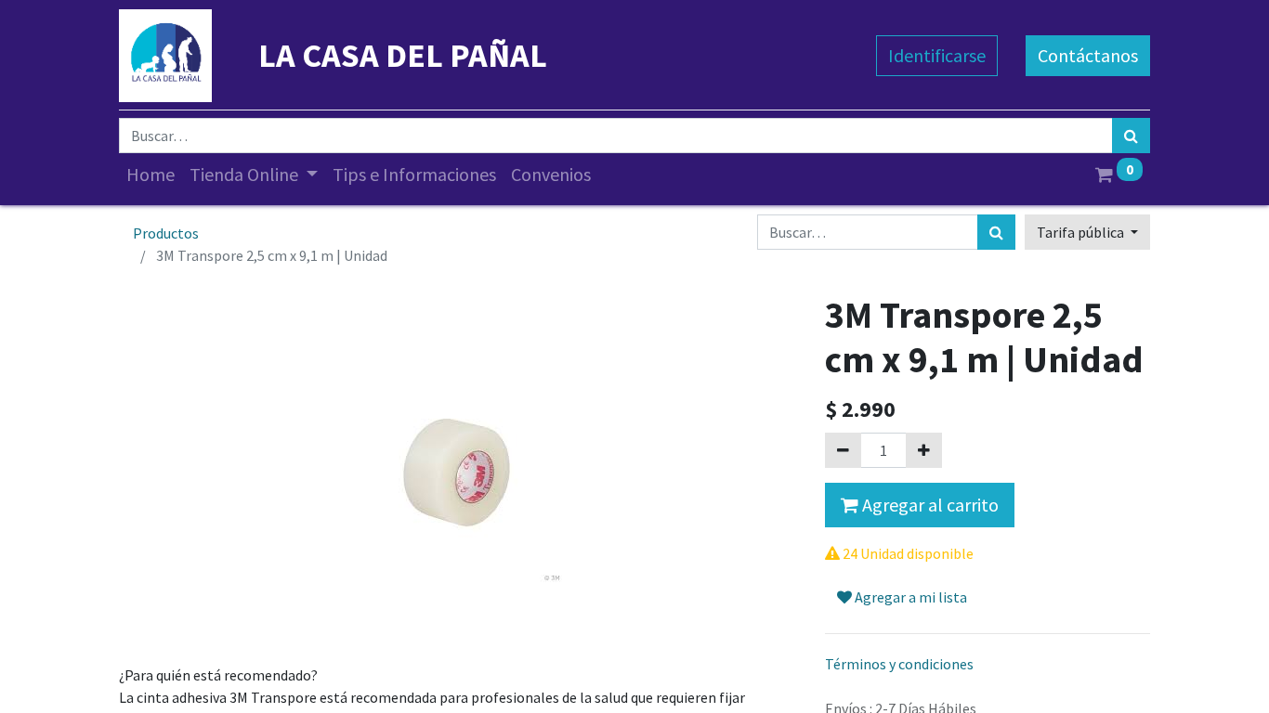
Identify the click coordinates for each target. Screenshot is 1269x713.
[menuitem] (150, 174)
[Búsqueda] (1131, 135)
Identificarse (937, 55)
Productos (166, 233)
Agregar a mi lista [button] (909, 597)
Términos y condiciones (899, 664)
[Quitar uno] (843, 450)
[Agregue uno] (924, 450)
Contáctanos (1088, 55)
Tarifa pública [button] (1082, 232)
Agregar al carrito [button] (928, 504)
